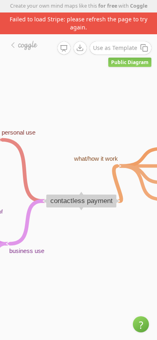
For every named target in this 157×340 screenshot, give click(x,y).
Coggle (138, 5)
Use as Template (115, 48)
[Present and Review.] (64, 48)
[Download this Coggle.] (80, 47)
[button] (141, 324)
